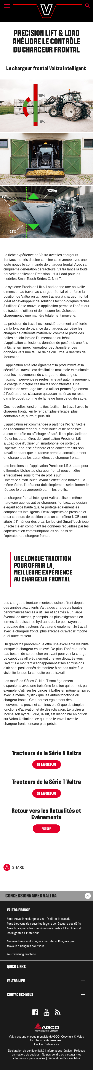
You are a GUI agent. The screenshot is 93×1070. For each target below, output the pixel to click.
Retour (46, 828)
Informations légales (59, 1050)
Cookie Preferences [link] (46, 1044)
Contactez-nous (20, 995)
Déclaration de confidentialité (26, 1050)
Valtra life (16, 981)
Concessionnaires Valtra (31, 896)
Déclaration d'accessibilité (64, 1058)
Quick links (16, 967)
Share (18, 867)
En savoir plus (46, 764)
